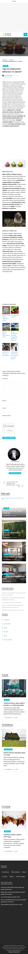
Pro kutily (6, 631)
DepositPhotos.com (17, 950)
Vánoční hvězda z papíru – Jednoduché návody (6, 318)
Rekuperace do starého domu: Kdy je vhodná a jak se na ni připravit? (15, 355)
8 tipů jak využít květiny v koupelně (12, 534)
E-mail (4, 408)
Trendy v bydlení (8, 639)
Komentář (5, 378)
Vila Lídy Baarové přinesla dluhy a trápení (6, 334)
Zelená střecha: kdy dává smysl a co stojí (12, 610)
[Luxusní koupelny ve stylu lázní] (14, 551)
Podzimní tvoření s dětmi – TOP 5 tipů (13, 836)
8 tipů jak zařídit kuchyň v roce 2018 (14, 578)
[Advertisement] (14, 17)
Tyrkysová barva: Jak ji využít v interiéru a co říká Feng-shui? (14, 704)
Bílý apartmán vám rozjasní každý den (12, 512)
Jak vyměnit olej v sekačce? (15, 316)
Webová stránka (6, 415)
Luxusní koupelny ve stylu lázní (14, 557)
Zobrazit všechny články (15, 473)
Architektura (7, 619)
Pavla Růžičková (8, 75)
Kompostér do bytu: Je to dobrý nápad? (5, 353)
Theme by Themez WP (14, 952)
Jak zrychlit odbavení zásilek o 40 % (11, 602)
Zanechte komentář (8, 77)
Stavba (5, 635)
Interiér (11, 59)
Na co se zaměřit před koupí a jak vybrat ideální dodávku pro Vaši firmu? (14, 336)
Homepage (4, 59)
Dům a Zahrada (7, 623)
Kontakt (14, 1)
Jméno (4, 400)
